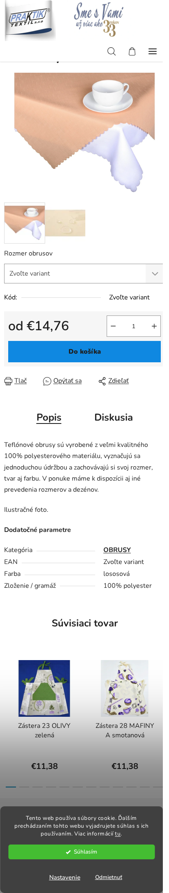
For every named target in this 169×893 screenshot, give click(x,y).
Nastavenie (64, 877)
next (160, 684)
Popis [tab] (49, 417)
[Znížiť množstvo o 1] (113, 326)
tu (118, 834)
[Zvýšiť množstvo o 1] (154, 326)
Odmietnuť (108, 877)
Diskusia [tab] (113, 417)
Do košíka (85, 351)
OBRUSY (117, 550)
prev (8, 684)
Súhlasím (85, 852)
